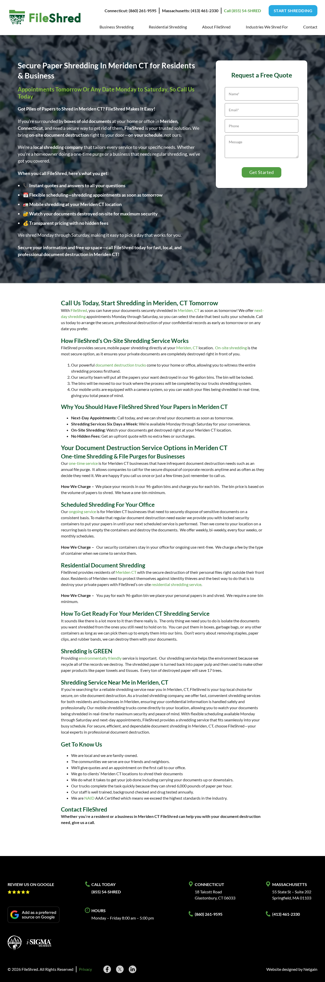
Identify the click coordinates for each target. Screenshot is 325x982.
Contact (310, 26)
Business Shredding (117, 26)
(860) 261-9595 (208, 914)
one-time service (83, 463)
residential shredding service (176, 584)
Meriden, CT (188, 310)
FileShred (79, 310)
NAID (89, 798)
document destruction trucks (120, 364)
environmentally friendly (100, 658)
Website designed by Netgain (291, 969)
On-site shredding (231, 347)
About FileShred (216, 26)
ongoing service (82, 511)
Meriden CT (126, 572)
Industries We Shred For (267, 26)
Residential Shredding (168, 26)
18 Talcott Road (208, 891)
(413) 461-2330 (286, 914)
